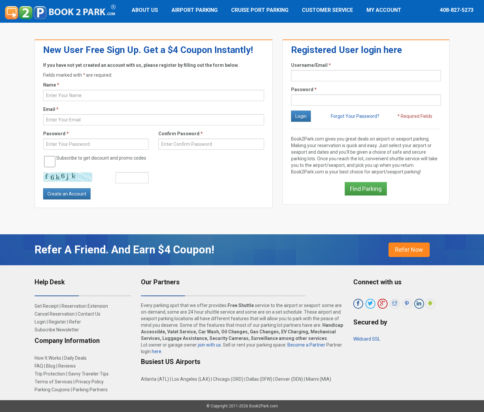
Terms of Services (53, 381)
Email (51, 109)
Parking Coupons (52, 389)
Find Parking (366, 188)
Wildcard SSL (366, 339)
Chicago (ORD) (228, 379)
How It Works (48, 358)
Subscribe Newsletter (57, 329)
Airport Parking (195, 10)
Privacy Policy (89, 381)
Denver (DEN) (289, 379)
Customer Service (327, 10)
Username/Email (311, 65)
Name (51, 85)
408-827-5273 (456, 10)
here (156, 351)
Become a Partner (306, 345)
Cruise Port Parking (259, 10)
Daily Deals (75, 358)
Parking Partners (90, 389)
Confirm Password (180, 133)
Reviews (67, 366)
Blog (50, 366)
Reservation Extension (85, 306)
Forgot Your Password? (355, 116)
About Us (145, 10)
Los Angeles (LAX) (191, 379)
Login (40, 321)
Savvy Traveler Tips (88, 373)
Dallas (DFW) (259, 379)
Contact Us (89, 314)
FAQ (39, 366)
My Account (383, 10)
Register (57, 321)
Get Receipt (47, 306)
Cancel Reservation (55, 314)
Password (304, 89)
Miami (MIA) (318, 379)
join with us (209, 345)
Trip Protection (50, 373)
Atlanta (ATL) (155, 379)
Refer (75, 321)
